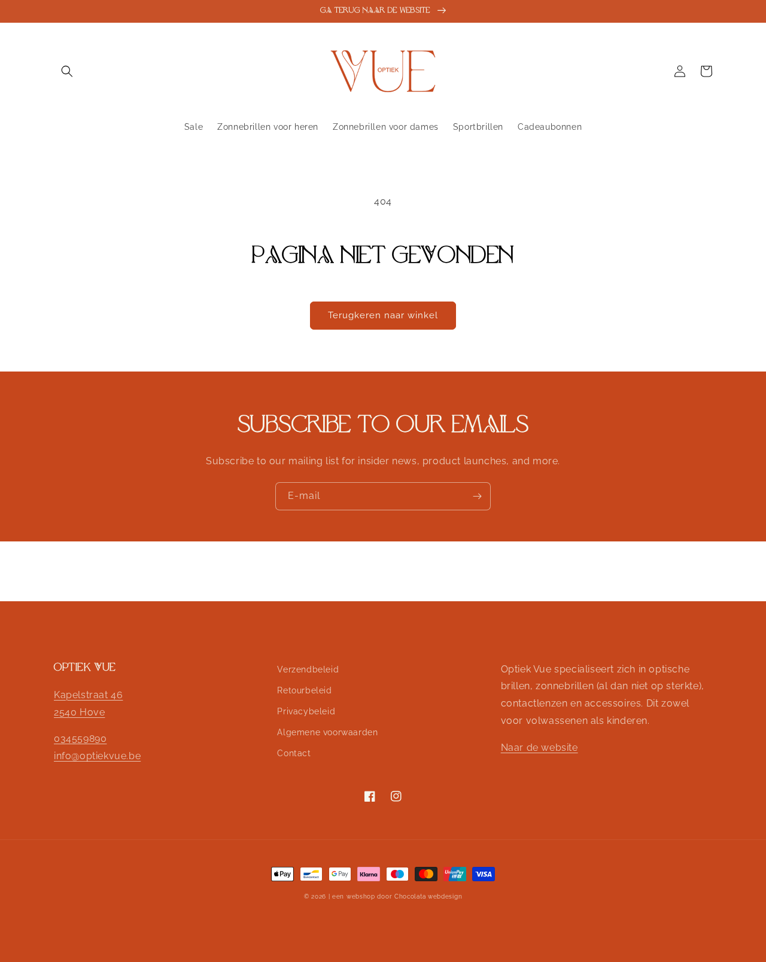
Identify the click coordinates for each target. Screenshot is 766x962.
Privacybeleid (306, 711)
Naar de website (539, 747)
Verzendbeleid (308, 669)
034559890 (80, 738)
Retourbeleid (304, 690)
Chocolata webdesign (428, 896)
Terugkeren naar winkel (383, 315)
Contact (294, 753)
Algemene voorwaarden (327, 732)
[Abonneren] (477, 496)
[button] (67, 71)
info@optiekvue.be (97, 756)
